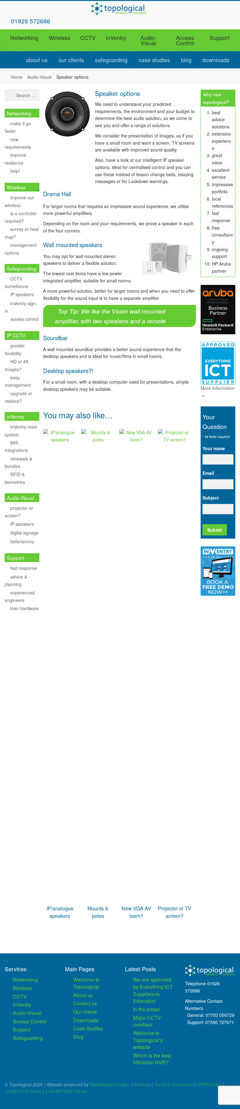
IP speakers (22, 294)
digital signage (24, 533)
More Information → (218, 391)
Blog (186, 60)
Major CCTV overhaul (147, 1021)
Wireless (59, 38)
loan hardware (24, 608)
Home (16, 77)
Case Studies (154, 60)
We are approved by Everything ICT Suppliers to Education (153, 990)
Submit (214, 530)
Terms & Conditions (173, 1084)
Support (220, 38)
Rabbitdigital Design (109, 1084)
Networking (24, 38)
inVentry (116, 38)
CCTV (88, 38)
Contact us (85, 1003)
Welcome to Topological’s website (148, 1040)
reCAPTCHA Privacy (25, 1091)
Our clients (71, 60)
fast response (23, 568)
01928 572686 (30, 21)
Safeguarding (111, 60)
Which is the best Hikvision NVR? (152, 1059)
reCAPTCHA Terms (67, 1091)
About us (37, 60)
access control (24, 319)
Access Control (185, 40)
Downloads (215, 60)
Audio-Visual (148, 40)
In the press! (146, 1009)
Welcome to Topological (86, 983)
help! (15, 171)
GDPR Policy (209, 1084)
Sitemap (142, 1084)
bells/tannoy (22, 541)
